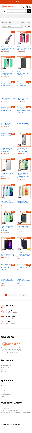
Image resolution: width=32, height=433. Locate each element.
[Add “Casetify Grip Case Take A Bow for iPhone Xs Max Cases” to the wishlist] (11, 171)
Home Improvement (6, 365)
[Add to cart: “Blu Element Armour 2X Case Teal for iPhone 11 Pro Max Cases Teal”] (4, 69)
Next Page (22, 295)
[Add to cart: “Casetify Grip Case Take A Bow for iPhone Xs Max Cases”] (4, 171)
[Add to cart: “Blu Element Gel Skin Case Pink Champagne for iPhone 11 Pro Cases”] (4, 119)
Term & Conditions (5, 394)
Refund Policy (4, 392)
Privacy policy (4, 390)
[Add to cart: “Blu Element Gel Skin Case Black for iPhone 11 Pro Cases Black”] (20, 69)
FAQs (2, 396)
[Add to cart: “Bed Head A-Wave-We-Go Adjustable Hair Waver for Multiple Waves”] (4, 44)
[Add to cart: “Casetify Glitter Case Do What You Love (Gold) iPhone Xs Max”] (4, 146)
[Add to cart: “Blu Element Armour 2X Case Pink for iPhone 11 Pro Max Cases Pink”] (20, 44)
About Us (3, 385)
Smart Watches (5, 371)
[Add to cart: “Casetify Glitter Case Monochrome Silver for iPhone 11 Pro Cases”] (20, 146)
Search (29, 11)
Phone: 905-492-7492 (6, 408)
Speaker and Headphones (7, 374)
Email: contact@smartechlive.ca (9, 410)
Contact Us (4, 388)
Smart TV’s (4, 369)
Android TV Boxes (5, 367)
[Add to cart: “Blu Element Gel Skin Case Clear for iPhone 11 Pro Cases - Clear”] (20, 94)
